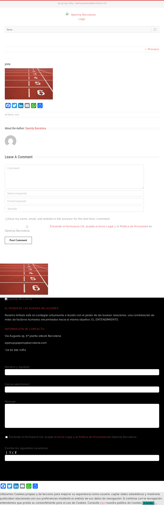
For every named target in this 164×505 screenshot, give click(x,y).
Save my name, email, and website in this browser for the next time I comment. (59, 218)
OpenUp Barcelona (35, 128)
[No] (155, 503)
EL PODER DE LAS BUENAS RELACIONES (31, 308)
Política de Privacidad (134, 226)
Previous (153, 49)
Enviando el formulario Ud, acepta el (74, 226)
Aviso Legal (106, 226)
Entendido (148, 503)
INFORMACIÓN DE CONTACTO (24, 329)
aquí (103, 502)
